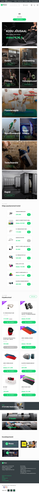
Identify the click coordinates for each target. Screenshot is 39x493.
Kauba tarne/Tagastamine (8, 1)
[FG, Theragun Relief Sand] (10, 306)
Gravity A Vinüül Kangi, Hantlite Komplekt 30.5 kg (26, 246)
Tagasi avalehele (19, 19)
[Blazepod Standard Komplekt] (28, 356)
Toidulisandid (11, 162)
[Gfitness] (10, 447)
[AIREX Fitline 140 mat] (28, 380)
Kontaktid (26, 1)
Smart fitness (25, 132)
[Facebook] (9, 490)
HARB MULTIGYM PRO (20, 237)
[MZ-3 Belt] (10, 380)
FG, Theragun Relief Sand (8, 313)
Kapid (7, 192)
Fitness (8, 81)
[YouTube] (14, 490)
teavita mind (11, 347)
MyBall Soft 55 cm (20, 263)
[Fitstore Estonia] (4, 5)
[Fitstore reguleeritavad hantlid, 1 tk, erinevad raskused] (28, 306)
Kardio (8, 60)
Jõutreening (28, 60)
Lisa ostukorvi (11, 322)
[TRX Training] (29, 447)
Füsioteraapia (11, 110)
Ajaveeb (2, 1)
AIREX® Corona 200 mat (8, 363)
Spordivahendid (12, 133)
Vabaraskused (29, 81)
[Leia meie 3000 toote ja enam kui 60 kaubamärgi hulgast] (19, 5)
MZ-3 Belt (5, 386)
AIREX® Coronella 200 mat (27, 338)
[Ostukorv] (34, 5)
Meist (30, 1)
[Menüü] (37, 5)
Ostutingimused (20, 1)
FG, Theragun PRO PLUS (20, 255)
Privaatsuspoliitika (35, 1)
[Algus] (5, 464)
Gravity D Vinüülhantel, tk (21, 272)
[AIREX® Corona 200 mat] (10, 356)
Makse (15, 1)
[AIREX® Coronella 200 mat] (28, 331)
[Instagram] (11, 490)
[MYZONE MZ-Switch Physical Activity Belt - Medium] (10, 331)
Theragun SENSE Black (20, 211)
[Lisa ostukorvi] (29, 214)
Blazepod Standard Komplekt (22, 281)
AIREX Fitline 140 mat (26, 386)
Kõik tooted (33, 296)
